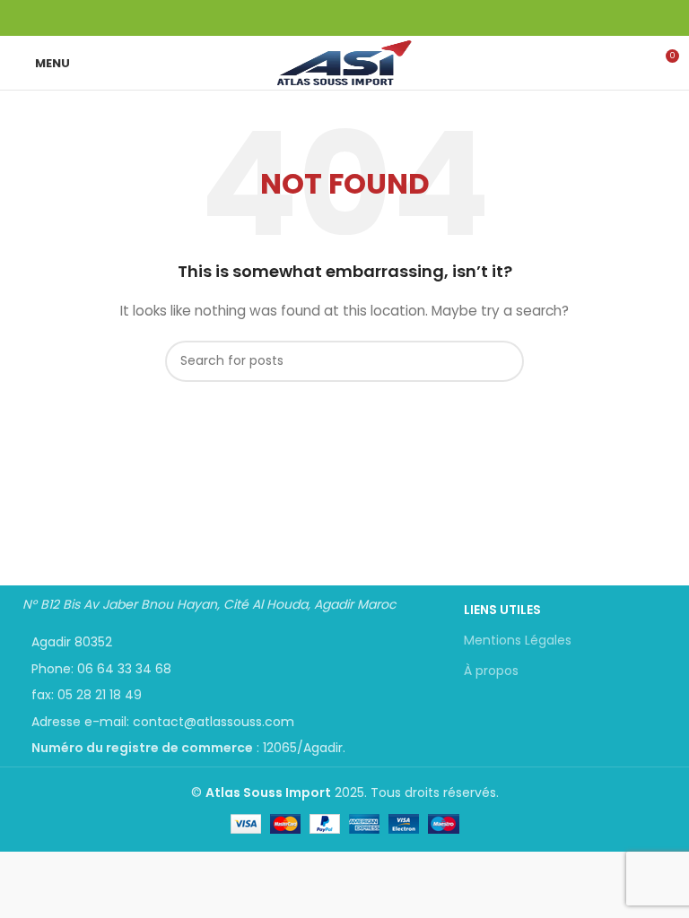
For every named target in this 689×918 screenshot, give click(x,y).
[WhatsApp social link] (354, 18)
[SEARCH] (503, 361)
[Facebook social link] (334, 18)
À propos (491, 671)
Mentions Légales (517, 640)
